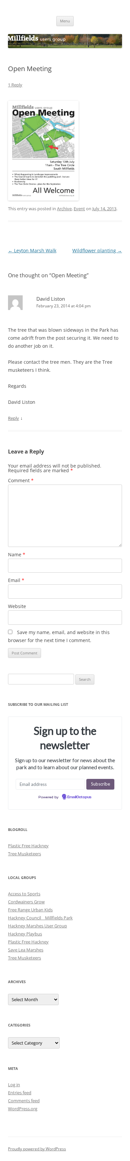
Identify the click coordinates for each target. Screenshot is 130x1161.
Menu (65, 20)
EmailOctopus (79, 797)
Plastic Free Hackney (28, 846)
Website (17, 606)
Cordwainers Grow (26, 902)
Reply (13, 418)
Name (16, 554)
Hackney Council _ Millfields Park (40, 918)
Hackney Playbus (25, 934)
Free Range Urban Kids (30, 910)
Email (16, 580)
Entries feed (19, 1093)
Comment (21, 480)
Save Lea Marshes (25, 950)
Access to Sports (24, 894)
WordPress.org (22, 1109)
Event (79, 209)
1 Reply (15, 85)
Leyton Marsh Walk (32, 250)
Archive (64, 209)
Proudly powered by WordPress (37, 1149)
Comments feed (24, 1101)
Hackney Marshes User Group (37, 926)
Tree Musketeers (24, 854)
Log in (14, 1085)
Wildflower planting (97, 250)
